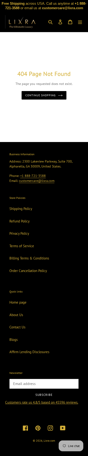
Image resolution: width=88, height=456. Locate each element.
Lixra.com (49, 440)
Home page (18, 302)
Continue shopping (40, 95)
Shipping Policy (20, 208)
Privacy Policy (19, 233)
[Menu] (80, 22)
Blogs (13, 339)
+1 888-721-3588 (33, 176)
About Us (16, 315)
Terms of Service (21, 246)
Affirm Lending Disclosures (29, 352)
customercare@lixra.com (36, 181)
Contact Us (17, 327)
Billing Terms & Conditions (29, 258)
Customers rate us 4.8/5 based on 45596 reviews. (41, 402)
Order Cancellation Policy (28, 270)
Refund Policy (19, 221)
